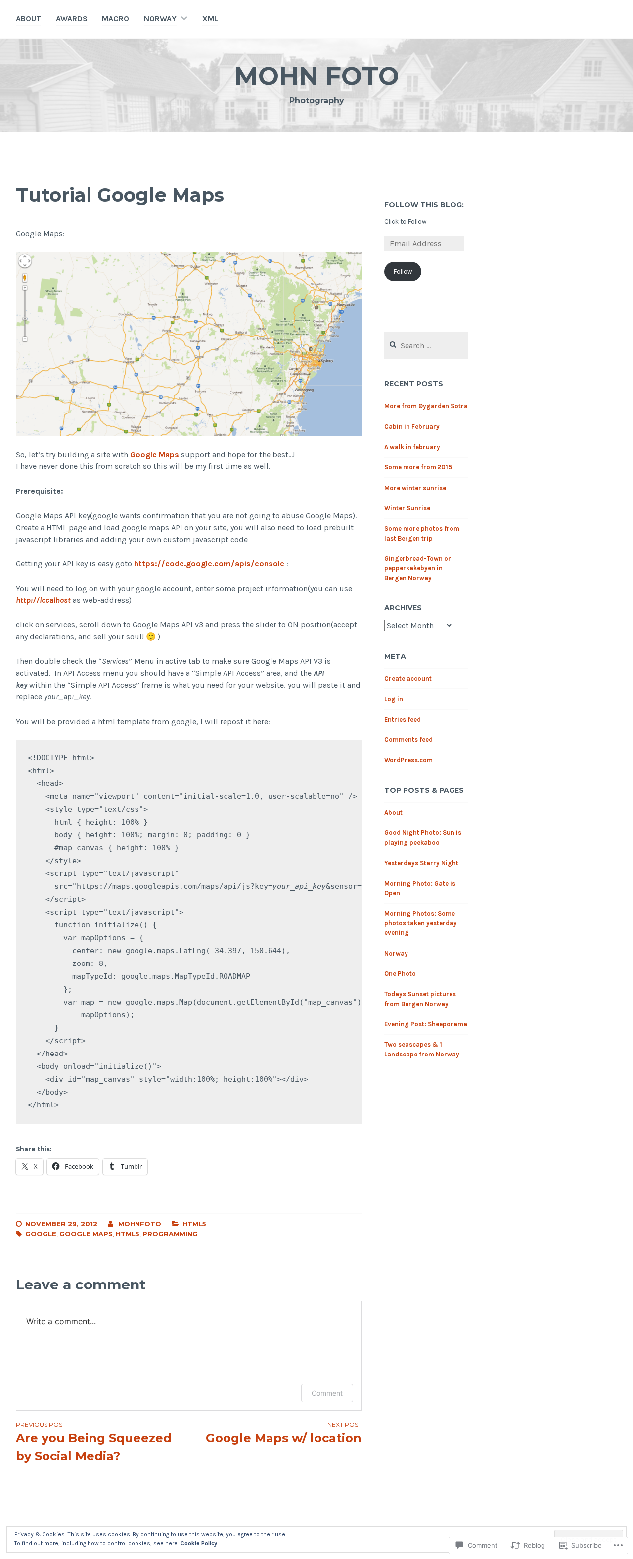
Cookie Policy (199, 1543)
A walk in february (412, 447)
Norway (160, 18)
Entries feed (402, 719)
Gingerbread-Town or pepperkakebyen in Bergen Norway (417, 568)
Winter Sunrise (407, 508)
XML (210, 18)
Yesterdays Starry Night (421, 863)
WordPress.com (408, 760)
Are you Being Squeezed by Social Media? (94, 1442)
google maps (86, 1234)
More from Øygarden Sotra (426, 406)
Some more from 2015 (418, 467)
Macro (115, 18)
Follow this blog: (424, 204)
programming (170, 1234)
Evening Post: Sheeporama (425, 1024)
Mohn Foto (316, 76)
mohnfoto (139, 1224)
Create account (408, 678)
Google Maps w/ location (284, 1433)
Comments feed (408, 739)
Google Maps (154, 454)
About (28, 18)
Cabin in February (412, 426)
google (40, 1234)
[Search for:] (426, 346)
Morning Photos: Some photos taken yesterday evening (420, 923)
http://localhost (43, 600)
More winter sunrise (415, 488)
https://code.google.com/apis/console (209, 563)
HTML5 (194, 1224)
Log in (393, 699)
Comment (327, 1393)
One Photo (400, 973)
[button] (189, 344)
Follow (403, 271)
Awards (72, 18)
